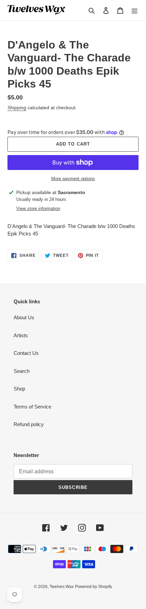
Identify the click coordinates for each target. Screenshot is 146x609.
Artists (21, 335)
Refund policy (29, 424)
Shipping (16, 107)
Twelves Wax (62, 586)
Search (22, 371)
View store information (38, 208)
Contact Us (26, 353)
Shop (19, 389)
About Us (24, 317)
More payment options (73, 178)
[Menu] (134, 10)
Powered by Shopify (93, 586)
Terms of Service (32, 407)
